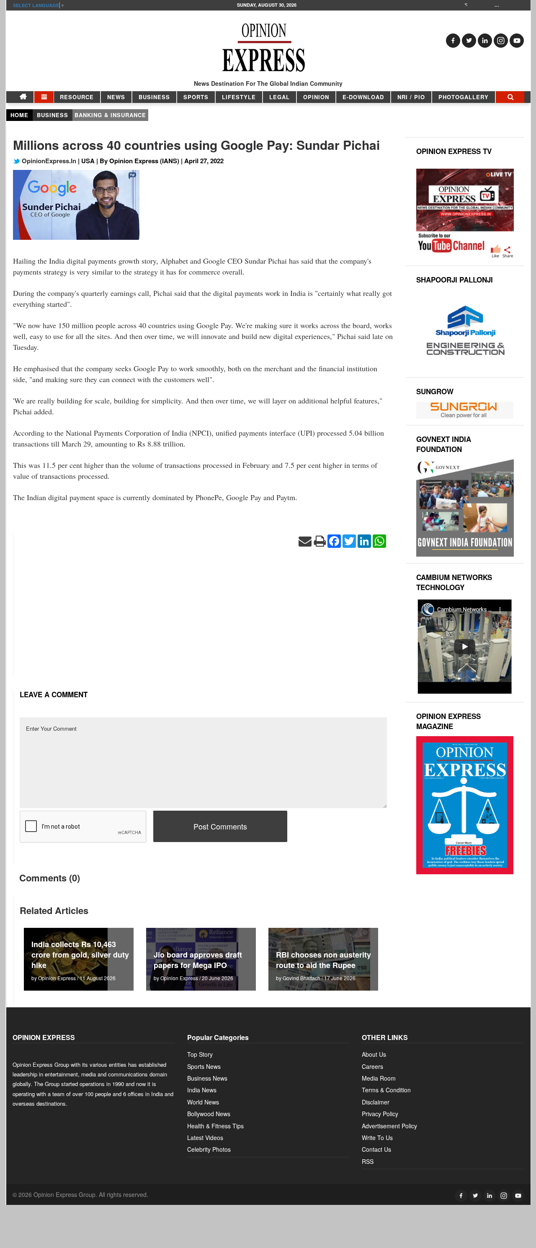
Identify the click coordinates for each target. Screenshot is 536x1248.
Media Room (379, 1078)
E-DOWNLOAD (363, 97)
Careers (372, 1066)
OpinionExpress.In (48, 160)
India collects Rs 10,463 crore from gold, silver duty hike (80, 955)
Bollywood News (208, 1113)
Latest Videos (205, 1137)
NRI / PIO (411, 97)
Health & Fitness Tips (215, 1126)
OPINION (316, 97)
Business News (207, 1078)
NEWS (116, 97)
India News (201, 1090)
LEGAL (279, 97)
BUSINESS (154, 97)
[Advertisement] (203, 618)
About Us (374, 1054)
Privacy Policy (380, 1113)
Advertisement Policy (389, 1126)
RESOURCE (77, 97)
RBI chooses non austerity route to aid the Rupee (323, 960)
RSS (368, 1161)
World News (203, 1102)
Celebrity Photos (209, 1149)
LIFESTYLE (239, 97)
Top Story (200, 1054)
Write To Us (377, 1137)
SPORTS (196, 97)
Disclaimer (375, 1102)
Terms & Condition (386, 1090)
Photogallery (463, 97)
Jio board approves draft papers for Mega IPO (198, 960)
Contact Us (376, 1149)
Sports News (204, 1066)
